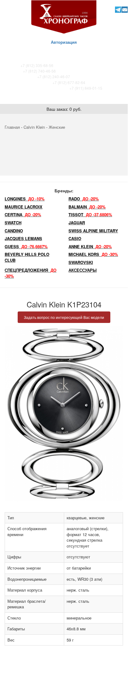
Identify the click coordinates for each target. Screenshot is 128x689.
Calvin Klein (34, 127)
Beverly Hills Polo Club (27, 257)
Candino (14, 231)
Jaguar (76, 223)
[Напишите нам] (124, 9)
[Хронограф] (63, 16)
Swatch (13, 223)
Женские (57, 127)
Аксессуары (82, 270)
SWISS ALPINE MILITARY (93, 231)
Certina (23, 214)
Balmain (87, 207)
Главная (12, 127)
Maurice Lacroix (23, 207)
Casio (74, 238)
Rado (83, 199)
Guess (26, 246)
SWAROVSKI (80, 262)
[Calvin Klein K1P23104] (64, 413)
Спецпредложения (30, 273)
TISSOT (90, 214)
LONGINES (25, 199)
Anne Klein (90, 246)
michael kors (93, 254)
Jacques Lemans (23, 238)
